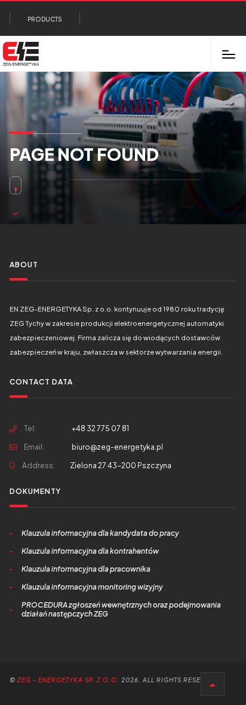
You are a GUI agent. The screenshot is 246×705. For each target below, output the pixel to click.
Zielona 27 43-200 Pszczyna (120, 465)
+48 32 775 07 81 (76, 428)
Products (44, 19)
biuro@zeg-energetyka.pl (117, 446)
